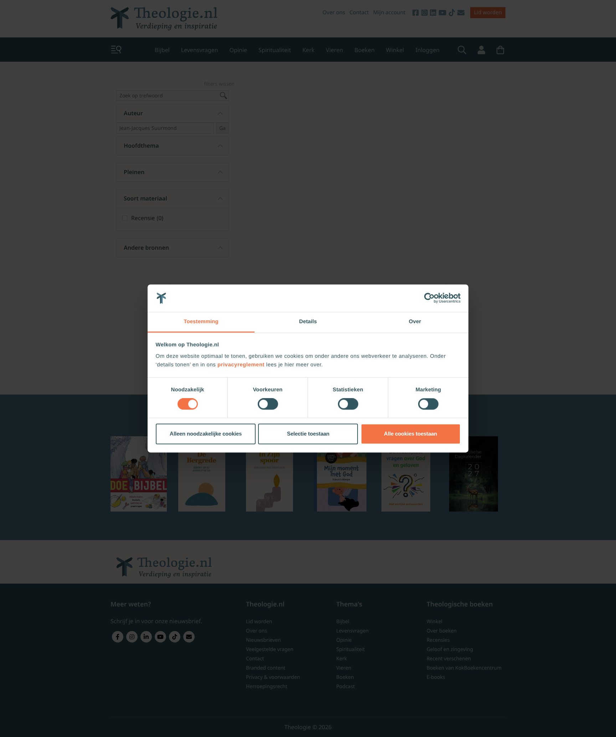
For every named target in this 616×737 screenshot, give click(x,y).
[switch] (268, 404)
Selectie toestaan (308, 434)
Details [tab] (308, 322)
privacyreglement (241, 365)
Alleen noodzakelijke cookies (206, 434)
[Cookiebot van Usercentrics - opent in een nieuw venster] (429, 298)
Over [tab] (415, 322)
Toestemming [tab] (201, 322)
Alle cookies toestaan (410, 434)
